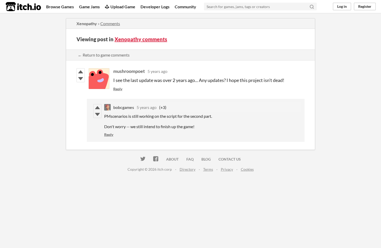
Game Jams (89, 6)
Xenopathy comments (141, 39)
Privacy (227, 169)
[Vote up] (80, 71)
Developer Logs (155, 6)
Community (185, 6)
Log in (342, 6)
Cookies (247, 169)
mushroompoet (129, 71)
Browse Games (60, 6)
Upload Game (122, 6)
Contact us (229, 159)
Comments (110, 23)
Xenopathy (86, 23)
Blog (206, 159)
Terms (208, 169)
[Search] (312, 6)
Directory (187, 169)
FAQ (190, 159)
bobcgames (123, 107)
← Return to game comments (104, 54)
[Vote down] (80, 78)
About (172, 159)
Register (364, 6)
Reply (117, 89)
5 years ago (157, 71)
